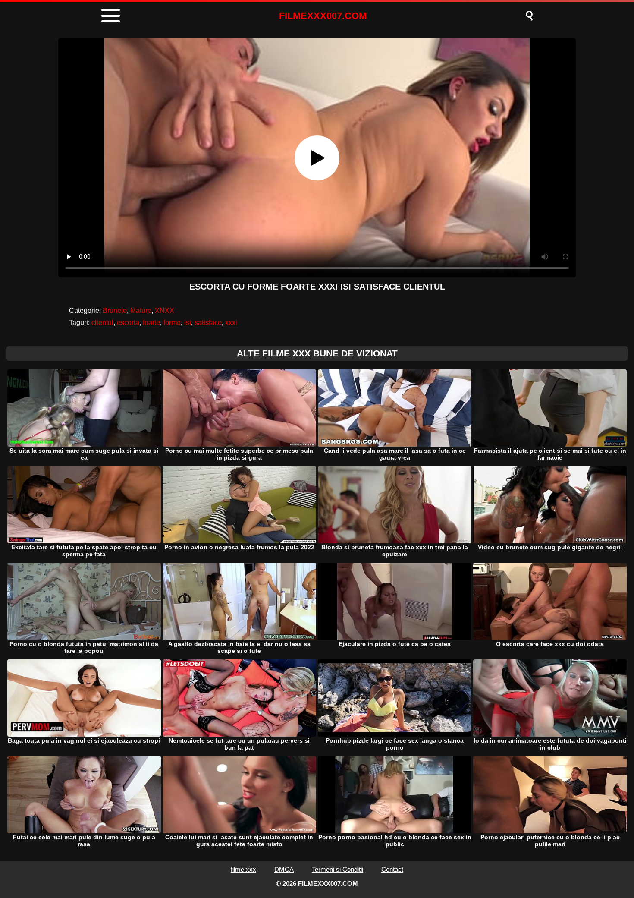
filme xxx (243, 869)
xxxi (231, 322)
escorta (128, 322)
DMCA (284, 869)
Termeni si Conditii (337, 869)
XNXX (164, 310)
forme (172, 322)
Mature (140, 310)
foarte (151, 322)
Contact (392, 869)
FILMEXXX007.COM (323, 15)
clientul (102, 322)
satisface (208, 322)
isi (187, 322)
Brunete (115, 310)
